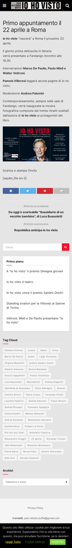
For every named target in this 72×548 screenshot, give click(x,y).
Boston (61, 388)
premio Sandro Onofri (41, 363)
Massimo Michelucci (39, 445)
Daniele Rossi (12, 426)
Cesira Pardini (12, 413)
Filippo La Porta (34, 426)
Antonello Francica (39, 432)
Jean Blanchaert (14, 445)
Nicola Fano (30, 451)
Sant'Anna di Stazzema (17, 388)
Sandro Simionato (52, 451)
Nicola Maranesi (38, 369)
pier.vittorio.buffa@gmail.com (41, 518)
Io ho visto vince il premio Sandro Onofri (34, 293)
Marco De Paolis (14, 356)
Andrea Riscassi (14, 407)
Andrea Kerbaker (14, 420)
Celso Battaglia (43, 388)
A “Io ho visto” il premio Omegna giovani (34, 271)
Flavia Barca (11, 451)
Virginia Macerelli (14, 363)
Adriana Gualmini (29, 458)
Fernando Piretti (54, 394)
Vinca (55, 350)
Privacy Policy (35, 507)
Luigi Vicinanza (48, 356)
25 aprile (36, 439)
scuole (31, 350)
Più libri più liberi (14, 432)
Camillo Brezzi (13, 394)
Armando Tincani (56, 439)
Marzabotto (33, 382)
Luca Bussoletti (13, 382)
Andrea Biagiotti (54, 382)
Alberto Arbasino (14, 369)
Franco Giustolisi (39, 375)
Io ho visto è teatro (19, 282)
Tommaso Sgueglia (38, 407)
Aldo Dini (10, 458)
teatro (43, 350)
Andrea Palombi (37, 401)
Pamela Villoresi (14, 350)
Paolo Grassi (33, 394)
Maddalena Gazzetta (39, 420)
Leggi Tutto (13, 542)
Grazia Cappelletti (15, 375)
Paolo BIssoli (58, 401)
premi (31, 356)
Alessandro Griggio (15, 439)
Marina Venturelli (34, 413)
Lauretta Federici (14, 401)
